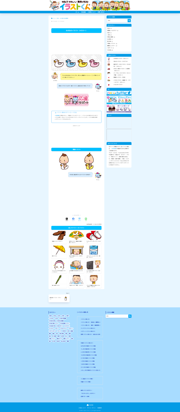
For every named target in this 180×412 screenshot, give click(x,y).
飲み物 (58, 341)
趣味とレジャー (112, 45)
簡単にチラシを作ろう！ (86, 390)
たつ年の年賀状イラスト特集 (87, 358)
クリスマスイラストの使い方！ (88, 328)
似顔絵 (71, 331)
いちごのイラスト (118, 84)
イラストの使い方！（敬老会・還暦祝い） (91, 322)
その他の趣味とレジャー (64, 323)
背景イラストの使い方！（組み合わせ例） (91, 334)
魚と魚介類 (63, 341)
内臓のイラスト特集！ (86, 382)
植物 (58, 336)
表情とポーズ (59, 338)
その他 (110, 50)
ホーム (77, 12)
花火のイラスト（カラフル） (121, 61)
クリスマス (51, 328)
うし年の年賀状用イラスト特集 (88, 349)
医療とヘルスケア (112, 30)
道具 (72, 338)
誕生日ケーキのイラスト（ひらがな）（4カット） (122, 65)
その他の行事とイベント (53, 323)
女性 (57, 333)
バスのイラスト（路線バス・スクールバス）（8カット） (122, 81)
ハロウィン (71, 328)
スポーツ (110, 48)
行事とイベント (112, 43)
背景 (70, 336)
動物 (50, 333)
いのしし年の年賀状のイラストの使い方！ (91, 370)
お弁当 (54, 315)
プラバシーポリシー (91, 408)
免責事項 (99, 408)
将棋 (66, 333)
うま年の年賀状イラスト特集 (87, 364)
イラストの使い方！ (85, 319)
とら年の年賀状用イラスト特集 (88, 352)
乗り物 (64, 331)
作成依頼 (83, 12)
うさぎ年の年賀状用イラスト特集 (89, 355)
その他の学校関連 (62, 318)
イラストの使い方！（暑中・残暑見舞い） (91, 325)
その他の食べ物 (52, 326)
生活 (109, 28)
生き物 (110, 39)
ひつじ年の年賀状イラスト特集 (88, 367)
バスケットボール (52, 331)
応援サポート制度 (85, 396)
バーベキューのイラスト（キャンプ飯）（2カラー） (122, 74)
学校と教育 (111, 37)
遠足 (50, 341)
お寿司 (50, 315)
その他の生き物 (52, 320)
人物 (109, 35)
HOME (91, 405)
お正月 (59, 315)
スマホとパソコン (63, 328)
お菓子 (67, 315)
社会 (109, 32)
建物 (70, 333)
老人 (66, 336)
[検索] (129, 20)
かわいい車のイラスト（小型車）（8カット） (122, 69)
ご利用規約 (57, 115)
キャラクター (66, 326)
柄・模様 (54, 336)
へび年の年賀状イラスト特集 (87, 361)
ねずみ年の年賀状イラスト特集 (88, 346)
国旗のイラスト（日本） (120, 77)
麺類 (68, 341)
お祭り (63, 315)
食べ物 (110, 41)
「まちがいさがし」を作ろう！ (88, 393)
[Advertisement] (76, 44)
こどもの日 (51, 318)
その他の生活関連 (97, 224)
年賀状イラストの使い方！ (87, 343)
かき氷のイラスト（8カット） (121, 58)
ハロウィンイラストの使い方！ (88, 331)
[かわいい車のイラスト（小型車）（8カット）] (119, 67)
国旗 (53, 333)
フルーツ (59, 331)
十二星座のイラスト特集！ (87, 379)
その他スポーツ (60, 326)
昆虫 (50, 336)
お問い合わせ (101, 12)
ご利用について (92, 12)
